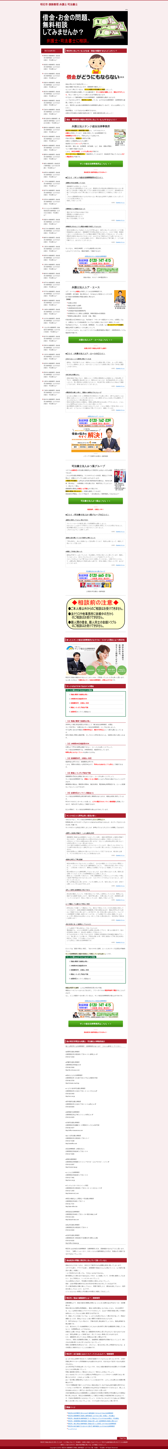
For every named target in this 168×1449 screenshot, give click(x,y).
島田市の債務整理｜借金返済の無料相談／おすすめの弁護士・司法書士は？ (52, 258)
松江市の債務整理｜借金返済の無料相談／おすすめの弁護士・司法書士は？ (52, 231)
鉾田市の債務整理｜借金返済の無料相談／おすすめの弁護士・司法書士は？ (52, 175)
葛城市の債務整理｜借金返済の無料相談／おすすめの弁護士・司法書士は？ (52, 103)
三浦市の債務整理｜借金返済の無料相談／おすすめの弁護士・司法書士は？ (52, 393)
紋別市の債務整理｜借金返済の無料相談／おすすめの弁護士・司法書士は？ (52, 366)
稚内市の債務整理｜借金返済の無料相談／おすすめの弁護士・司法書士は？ (52, 276)
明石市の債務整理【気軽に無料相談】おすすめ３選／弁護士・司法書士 (91, 1416)
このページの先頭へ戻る (122, 1438)
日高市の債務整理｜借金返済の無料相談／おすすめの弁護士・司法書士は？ (52, 202)
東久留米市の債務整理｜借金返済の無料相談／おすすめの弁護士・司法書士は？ (52, 121)
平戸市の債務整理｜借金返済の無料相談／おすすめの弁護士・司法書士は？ (52, 294)
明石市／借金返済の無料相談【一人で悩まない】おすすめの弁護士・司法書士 (93, 1418)
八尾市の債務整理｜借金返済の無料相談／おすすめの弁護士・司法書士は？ (52, 249)
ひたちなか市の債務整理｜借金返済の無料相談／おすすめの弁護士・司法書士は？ (52, 212)
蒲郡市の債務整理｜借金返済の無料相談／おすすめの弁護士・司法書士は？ (52, 303)
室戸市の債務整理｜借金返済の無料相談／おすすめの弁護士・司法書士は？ (52, 193)
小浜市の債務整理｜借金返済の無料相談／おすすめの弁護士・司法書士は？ (52, 76)
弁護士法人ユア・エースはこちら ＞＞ (95, 340)
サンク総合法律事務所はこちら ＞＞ (96, 164)
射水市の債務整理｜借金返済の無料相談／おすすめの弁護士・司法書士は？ (52, 401)
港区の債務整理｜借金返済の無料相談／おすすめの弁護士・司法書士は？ (52, 166)
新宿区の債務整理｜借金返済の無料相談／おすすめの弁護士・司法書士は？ (52, 67)
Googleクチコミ (120, 202)
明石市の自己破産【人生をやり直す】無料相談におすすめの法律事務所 (91, 1426)
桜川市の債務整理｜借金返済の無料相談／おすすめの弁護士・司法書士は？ (52, 339)
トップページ (72, 1429)
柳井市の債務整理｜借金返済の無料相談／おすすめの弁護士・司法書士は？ (52, 240)
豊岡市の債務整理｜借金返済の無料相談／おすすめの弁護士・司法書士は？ (52, 157)
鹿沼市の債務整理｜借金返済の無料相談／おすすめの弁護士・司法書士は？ (52, 94)
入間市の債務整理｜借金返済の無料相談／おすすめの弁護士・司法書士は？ (52, 267)
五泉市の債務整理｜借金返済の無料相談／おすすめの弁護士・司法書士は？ (52, 112)
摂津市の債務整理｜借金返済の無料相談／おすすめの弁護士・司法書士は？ (52, 375)
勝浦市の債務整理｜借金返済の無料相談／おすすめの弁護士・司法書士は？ (52, 148)
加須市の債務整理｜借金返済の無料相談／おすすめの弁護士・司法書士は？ (52, 139)
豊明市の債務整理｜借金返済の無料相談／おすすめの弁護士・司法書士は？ (52, 130)
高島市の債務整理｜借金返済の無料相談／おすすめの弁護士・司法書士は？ (52, 348)
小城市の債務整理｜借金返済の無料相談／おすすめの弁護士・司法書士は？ (52, 312)
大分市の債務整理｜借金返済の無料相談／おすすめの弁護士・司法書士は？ (52, 321)
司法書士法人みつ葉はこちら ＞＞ (96, 501)
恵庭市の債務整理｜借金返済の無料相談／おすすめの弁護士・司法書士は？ (52, 85)
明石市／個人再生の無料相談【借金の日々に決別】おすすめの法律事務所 (92, 1423)
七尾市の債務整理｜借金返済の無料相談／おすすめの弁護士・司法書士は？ (52, 384)
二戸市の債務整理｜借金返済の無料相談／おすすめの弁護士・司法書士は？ (52, 184)
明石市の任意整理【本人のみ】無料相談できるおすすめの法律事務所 (90, 1413)
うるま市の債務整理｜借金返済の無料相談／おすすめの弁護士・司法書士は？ (52, 330)
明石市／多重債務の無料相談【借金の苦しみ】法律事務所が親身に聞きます (93, 1421)
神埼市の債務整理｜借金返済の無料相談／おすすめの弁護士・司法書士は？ (52, 58)
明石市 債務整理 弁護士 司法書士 (59, 4)
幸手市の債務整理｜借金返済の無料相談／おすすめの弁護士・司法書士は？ (52, 285)
